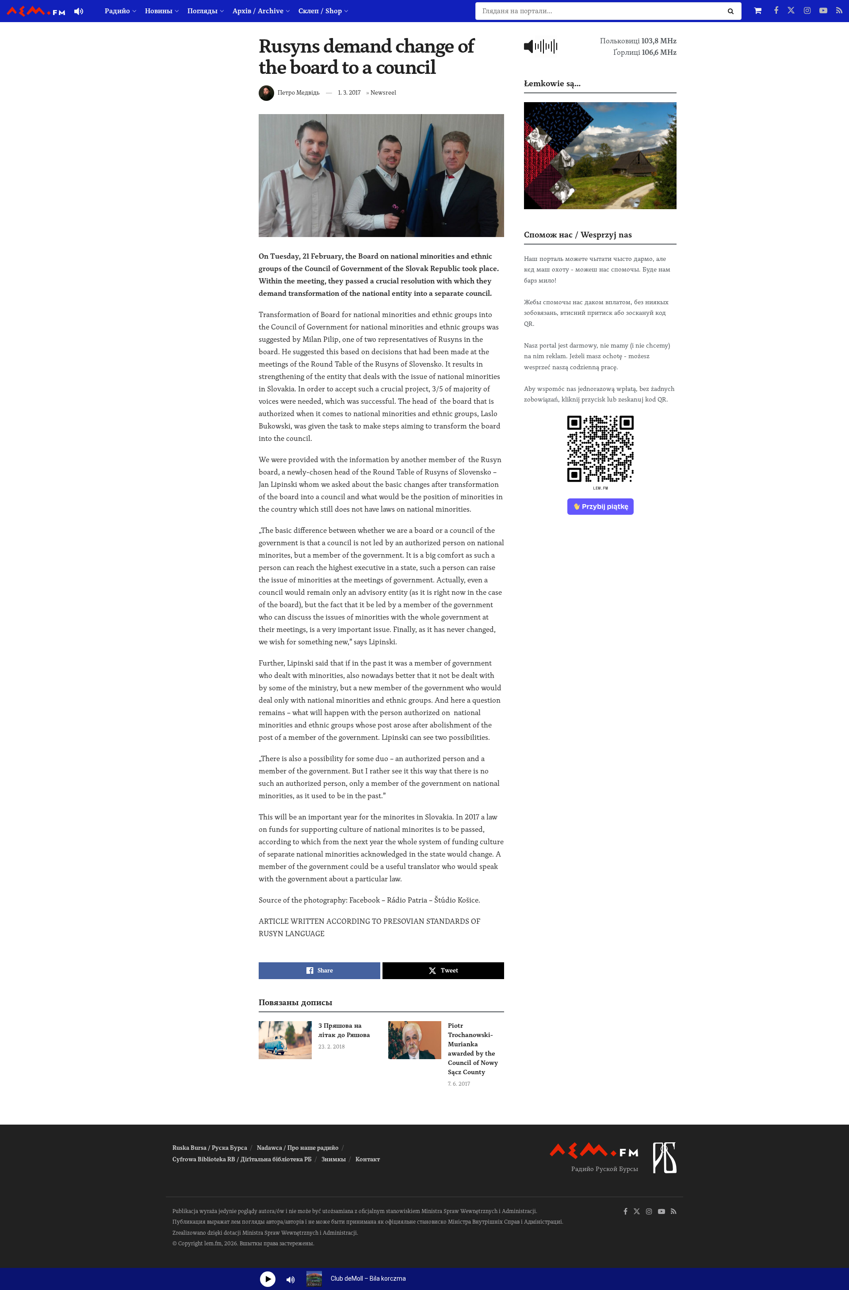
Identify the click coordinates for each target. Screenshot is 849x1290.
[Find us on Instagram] (807, 11)
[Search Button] (732, 11)
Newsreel (383, 92)
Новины (158, 11)
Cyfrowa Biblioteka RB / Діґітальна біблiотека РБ (242, 1159)
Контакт (368, 1159)
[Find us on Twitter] (791, 11)
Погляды (202, 11)
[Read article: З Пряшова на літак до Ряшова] (285, 1040)
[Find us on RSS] (839, 11)
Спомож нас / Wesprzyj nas (578, 234)
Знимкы (333, 1159)
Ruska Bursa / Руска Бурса (209, 1148)
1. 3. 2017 (349, 92)
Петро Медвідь (299, 92)
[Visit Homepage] (36, 11)
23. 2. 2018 (331, 1047)
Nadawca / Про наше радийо (298, 1148)
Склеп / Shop (320, 11)
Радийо (117, 11)
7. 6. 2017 (459, 1084)
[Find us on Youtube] (823, 11)
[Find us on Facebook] (776, 11)
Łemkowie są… (552, 83)
